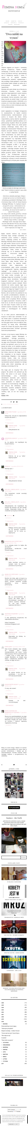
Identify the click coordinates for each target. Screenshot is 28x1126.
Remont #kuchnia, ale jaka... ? (14, 899)
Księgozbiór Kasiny (11, 684)
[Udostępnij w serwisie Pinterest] (17, 402)
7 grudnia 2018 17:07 (18, 646)
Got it (17, 1124)
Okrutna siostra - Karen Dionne (14, 952)
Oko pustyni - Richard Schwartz (14, 935)
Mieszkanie (17, 24)
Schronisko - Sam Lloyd (14, 970)
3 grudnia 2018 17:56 (14, 542)
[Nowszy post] (1, 765)
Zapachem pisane (10, 412)
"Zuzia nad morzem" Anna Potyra (10, 1033)
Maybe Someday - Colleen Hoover (10, 1031)
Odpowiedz (8, 419)
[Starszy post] (26, 765)
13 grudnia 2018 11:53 (15, 697)
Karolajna (8, 646)
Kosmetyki (13, 21)
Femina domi (13, 426)
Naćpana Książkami (11, 614)
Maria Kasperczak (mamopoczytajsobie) (12, 711)
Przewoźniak (10, 404)
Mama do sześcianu (11, 574)
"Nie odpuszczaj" (5, 1035)
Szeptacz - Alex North (14, 818)
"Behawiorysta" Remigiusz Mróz (14, 917)
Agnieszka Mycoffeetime (13, 541)
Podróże (10, 24)
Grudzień (3, 1038)
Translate (18, 1111)
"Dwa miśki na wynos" (7, 1040)
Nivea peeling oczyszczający (8, 1026)
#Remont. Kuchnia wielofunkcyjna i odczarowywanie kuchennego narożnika (14, 990)
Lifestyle (6, 22)
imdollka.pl (9, 515)
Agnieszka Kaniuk (11, 438)
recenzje (16, 404)
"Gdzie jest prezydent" (7, 1028)
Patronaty (21, 22)
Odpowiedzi (10, 423)
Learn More (11, 1124)
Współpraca (14, 22)
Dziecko (20, 21)
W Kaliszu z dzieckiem (14, 882)
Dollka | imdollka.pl (12, 489)
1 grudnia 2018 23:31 (17, 466)
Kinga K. (7, 466)
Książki (7, 21)
